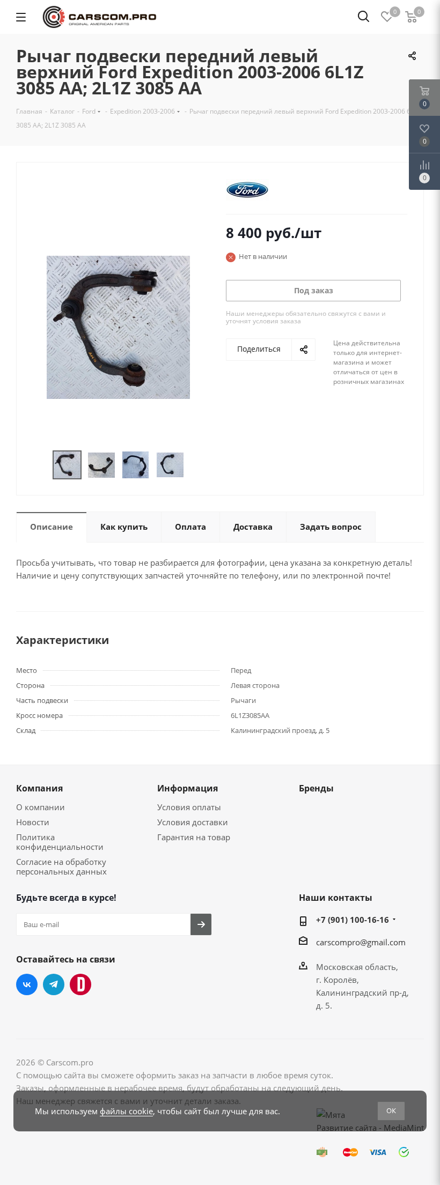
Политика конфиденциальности (60, 842)
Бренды (316, 788)
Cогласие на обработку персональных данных (61, 866)
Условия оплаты (189, 807)
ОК (391, 1110)
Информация (187, 788)
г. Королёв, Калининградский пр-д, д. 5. (362, 992)
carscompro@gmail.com (361, 942)
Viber (80, 984)
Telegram (53, 984)
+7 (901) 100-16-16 (352, 919)
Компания (39, 788)
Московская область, (357, 966)
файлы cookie (126, 1111)
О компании (40, 807)
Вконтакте (27, 984)
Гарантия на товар (193, 837)
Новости (32, 822)
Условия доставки (192, 822)
